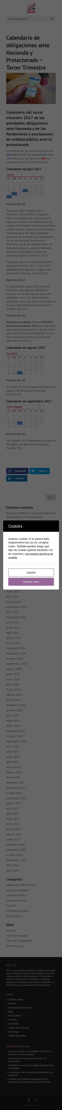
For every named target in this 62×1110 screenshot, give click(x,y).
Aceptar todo (31, 581)
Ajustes (31, 572)
